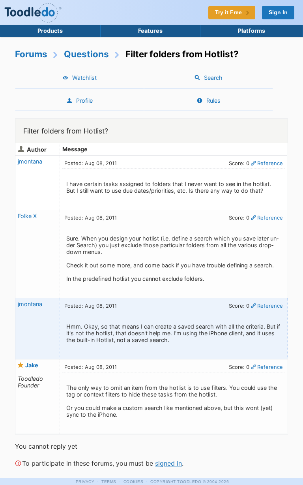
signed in (168, 463)
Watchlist (84, 77)
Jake (31, 365)
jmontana (30, 161)
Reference (270, 163)
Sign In (278, 12)
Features (150, 30)
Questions (86, 54)
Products (50, 30)
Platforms (251, 30)
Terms (108, 481)
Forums (31, 54)
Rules (213, 100)
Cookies (133, 481)
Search (213, 77)
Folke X (27, 215)
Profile (84, 100)
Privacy (85, 481)
